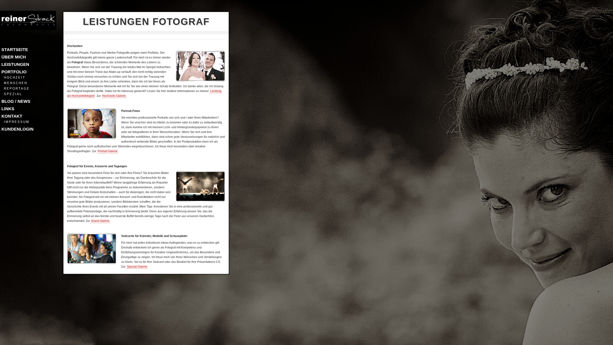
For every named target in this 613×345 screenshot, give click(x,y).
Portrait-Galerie (108, 151)
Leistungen (15, 64)
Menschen (15, 83)
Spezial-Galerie (137, 266)
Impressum (16, 121)
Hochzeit (14, 77)
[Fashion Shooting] (91, 262)
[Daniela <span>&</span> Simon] (200, 79)
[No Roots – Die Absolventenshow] (200, 199)
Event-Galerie (100, 221)
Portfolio (14, 72)
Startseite (14, 49)
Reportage (17, 88)
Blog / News (15, 101)
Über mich (13, 57)
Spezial (13, 94)
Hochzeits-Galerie (114, 96)
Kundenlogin (17, 129)
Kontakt (11, 116)
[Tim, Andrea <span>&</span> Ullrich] (91, 137)
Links (7, 109)
